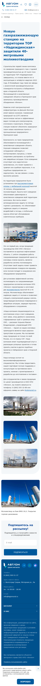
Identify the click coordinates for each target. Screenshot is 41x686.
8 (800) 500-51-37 (10, 10)
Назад (7, 17)
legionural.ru (30, 390)
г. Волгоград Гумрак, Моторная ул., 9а (19, 582)
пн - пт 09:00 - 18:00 (12, 589)
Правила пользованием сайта (15, 662)
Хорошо (25, 681)
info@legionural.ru (33, 10)
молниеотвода (13, 290)
